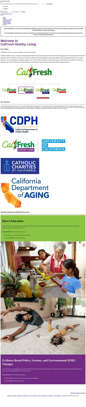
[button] (2, 15)
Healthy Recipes (6, 21)
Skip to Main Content (5, 1)
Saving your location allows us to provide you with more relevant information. (17, 3)
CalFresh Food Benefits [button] (43, 98)
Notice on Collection (42, 395)
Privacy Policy (34, 395)
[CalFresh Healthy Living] (6, 13)
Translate (5, 8)
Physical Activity (6, 22)
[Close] (1, 10)
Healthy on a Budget (7, 19)
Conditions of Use (26, 395)
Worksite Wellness (7, 23)
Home (4, 17)
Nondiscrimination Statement (77, 393)
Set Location (49, 3)
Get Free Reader (57, 395)
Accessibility (50, 395)
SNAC (4, 24)
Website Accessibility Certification (14, 395)
